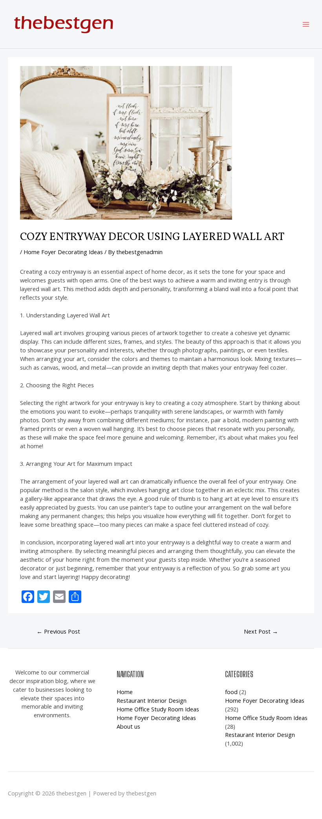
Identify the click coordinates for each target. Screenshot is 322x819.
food (231, 692)
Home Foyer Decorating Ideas (63, 252)
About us (128, 726)
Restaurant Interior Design (152, 700)
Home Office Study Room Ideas (158, 709)
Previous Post (58, 631)
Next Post (261, 631)
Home (125, 692)
